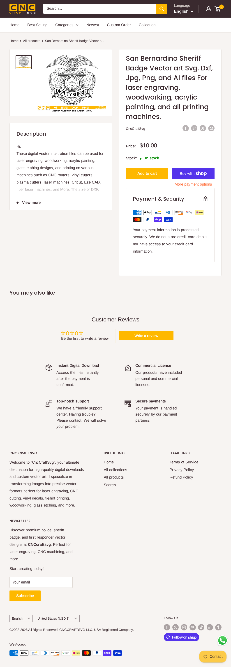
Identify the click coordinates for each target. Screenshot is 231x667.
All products (31, 41)
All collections (115, 470)
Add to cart (147, 173)
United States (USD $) (53, 618)
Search (110, 485)
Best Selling (37, 25)
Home (14, 25)
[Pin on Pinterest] (194, 128)
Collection (147, 25)
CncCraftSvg (135, 128)
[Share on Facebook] (185, 128)
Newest (92, 25)
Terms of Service (184, 462)
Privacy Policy (182, 470)
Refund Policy (181, 477)
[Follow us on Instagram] (184, 627)
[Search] (161, 9)
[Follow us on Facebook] (167, 627)
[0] (218, 9)
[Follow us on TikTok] (201, 627)
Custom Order (119, 25)
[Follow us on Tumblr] (218, 627)
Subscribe (25, 596)
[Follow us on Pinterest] (192, 627)
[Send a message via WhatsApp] (222, 640)
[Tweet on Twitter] (203, 128)
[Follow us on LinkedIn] (210, 627)
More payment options (193, 184)
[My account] (208, 8)
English (17, 618)
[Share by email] (211, 128)
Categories (64, 25)
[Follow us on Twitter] (175, 627)
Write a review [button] (146, 336)
